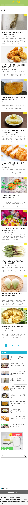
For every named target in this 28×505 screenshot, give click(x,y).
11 (18, 345)
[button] (26, 2)
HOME (3, 488)
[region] (14, 471)
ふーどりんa (14, 2)
